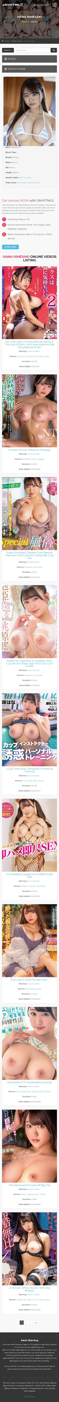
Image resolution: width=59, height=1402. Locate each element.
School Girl (21, 356)
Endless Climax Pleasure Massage (30, 449)
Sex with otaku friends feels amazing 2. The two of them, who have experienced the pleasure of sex (29, 344)
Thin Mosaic (22, 183)
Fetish (34, 459)
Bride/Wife (27, 459)
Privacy (12, 1383)
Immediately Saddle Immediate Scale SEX (29, 876)
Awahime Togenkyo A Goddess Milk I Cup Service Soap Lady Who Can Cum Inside (29, 663)
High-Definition (34, 183)
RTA (43, 1385)
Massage (40, 459)
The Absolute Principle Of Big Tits (29, 1185)
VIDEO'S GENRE (16, 69)
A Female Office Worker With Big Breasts (29, 1289)
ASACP (38, 1385)
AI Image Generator (36, 1388)
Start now (10, 247)
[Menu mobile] (54, 5)
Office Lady (21, 1300)
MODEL (11, 59)
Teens (29, 178)
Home (7, 41)
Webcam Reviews (11, 1388)
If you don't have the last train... (29, 979)
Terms (5, 1383)
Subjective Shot (38, 1091)
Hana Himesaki (34, 351)
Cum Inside (38, 356)
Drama (38, 989)
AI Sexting (23, 1388)
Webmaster (51, 1385)
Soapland (28, 567)
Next (36, 1323)
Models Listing (16, 41)
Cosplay (30, 356)
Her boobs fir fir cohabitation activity (29, 1082)
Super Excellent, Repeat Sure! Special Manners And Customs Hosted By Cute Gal (29, 555)
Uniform (25, 886)
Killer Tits (22, 178)
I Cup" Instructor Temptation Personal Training (29, 770)
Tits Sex (46, 356)
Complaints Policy (24, 1383)
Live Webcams (42, 5)
